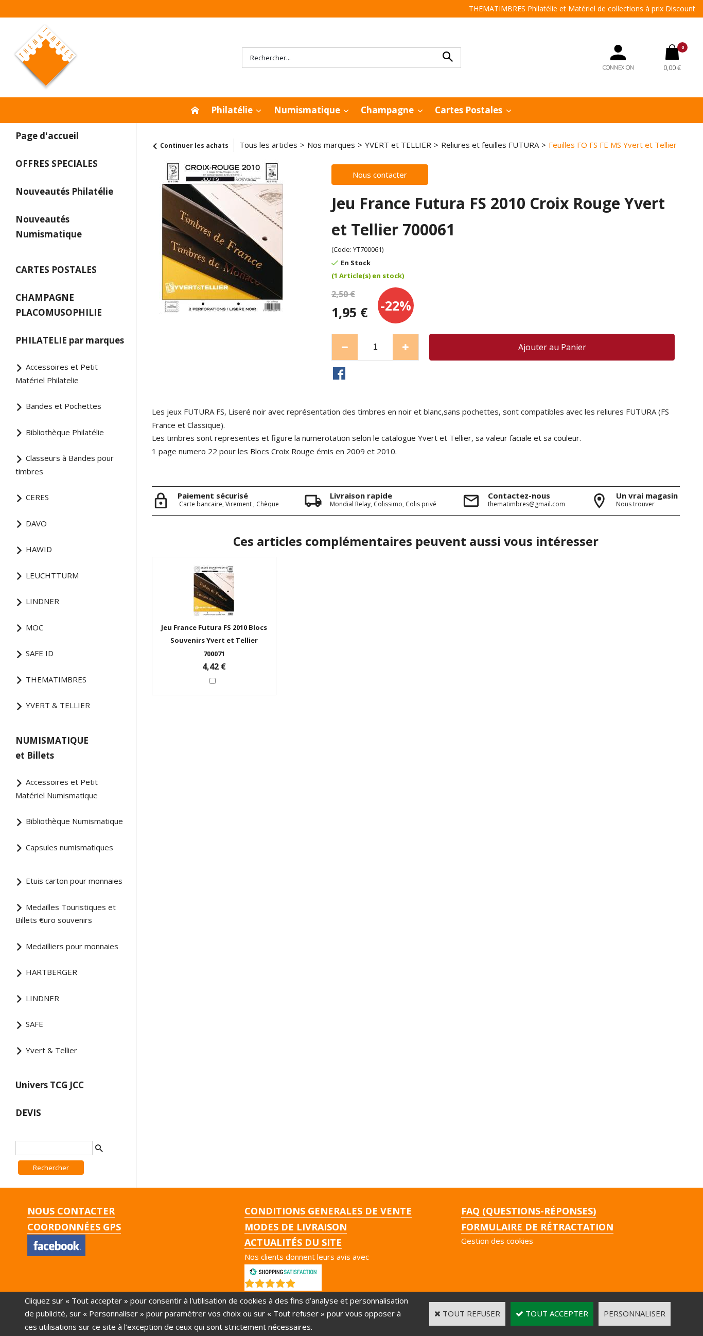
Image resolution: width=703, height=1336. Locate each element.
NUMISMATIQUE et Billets (52, 747)
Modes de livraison (295, 1227)
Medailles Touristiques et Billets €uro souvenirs (65, 914)
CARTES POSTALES (56, 270)
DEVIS (28, 1113)
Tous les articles (268, 145)
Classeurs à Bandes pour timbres (64, 464)
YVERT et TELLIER (398, 145)
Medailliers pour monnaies (72, 946)
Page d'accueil (47, 136)
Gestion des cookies (497, 1241)
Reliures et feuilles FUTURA (490, 145)
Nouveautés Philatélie (64, 191)
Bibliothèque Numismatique (74, 821)
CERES (37, 497)
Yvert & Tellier (51, 1050)
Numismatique (307, 110)
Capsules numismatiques (69, 847)
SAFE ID (40, 653)
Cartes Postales (468, 110)
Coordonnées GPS (74, 1227)
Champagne (387, 110)
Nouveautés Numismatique (48, 226)
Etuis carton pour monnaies (74, 881)
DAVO (36, 523)
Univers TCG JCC (49, 1085)
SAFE (34, 1024)
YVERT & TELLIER (58, 705)
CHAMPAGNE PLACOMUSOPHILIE (58, 305)
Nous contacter (71, 1211)
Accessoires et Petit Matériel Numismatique (56, 788)
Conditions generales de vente (328, 1211)
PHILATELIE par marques (69, 340)
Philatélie (232, 110)
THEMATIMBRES (56, 679)
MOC (34, 627)
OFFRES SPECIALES (56, 163)
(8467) (310, 1285)
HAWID (39, 549)
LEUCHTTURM (52, 575)
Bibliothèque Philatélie (65, 432)
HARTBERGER (51, 972)
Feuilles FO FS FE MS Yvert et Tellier (613, 145)
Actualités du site (293, 1242)
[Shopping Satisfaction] (283, 1270)
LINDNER (42, 601)
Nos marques (331, 145)
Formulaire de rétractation (537, 1227)
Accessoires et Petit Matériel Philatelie (56, 373)
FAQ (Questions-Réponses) (528, 1211)
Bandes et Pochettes (63, 406)
